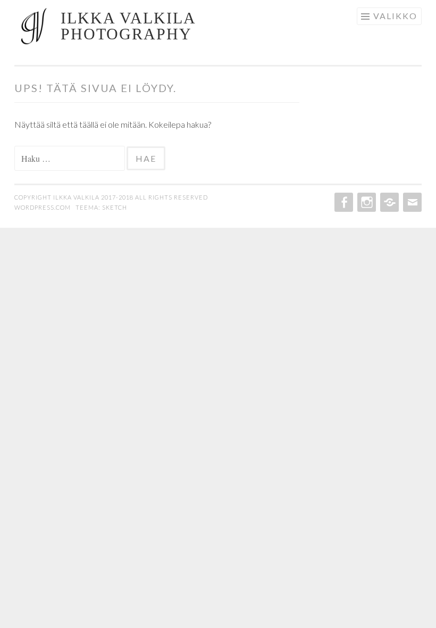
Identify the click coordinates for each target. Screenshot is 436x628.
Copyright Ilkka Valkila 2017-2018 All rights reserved (111, 197)
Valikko (395, 16)
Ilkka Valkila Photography (128, 26)
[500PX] (388, 202)
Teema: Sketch (101, 207)
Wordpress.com (43, 207)
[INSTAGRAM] (365, 202)
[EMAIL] (411, 202)
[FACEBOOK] (342, 202)
